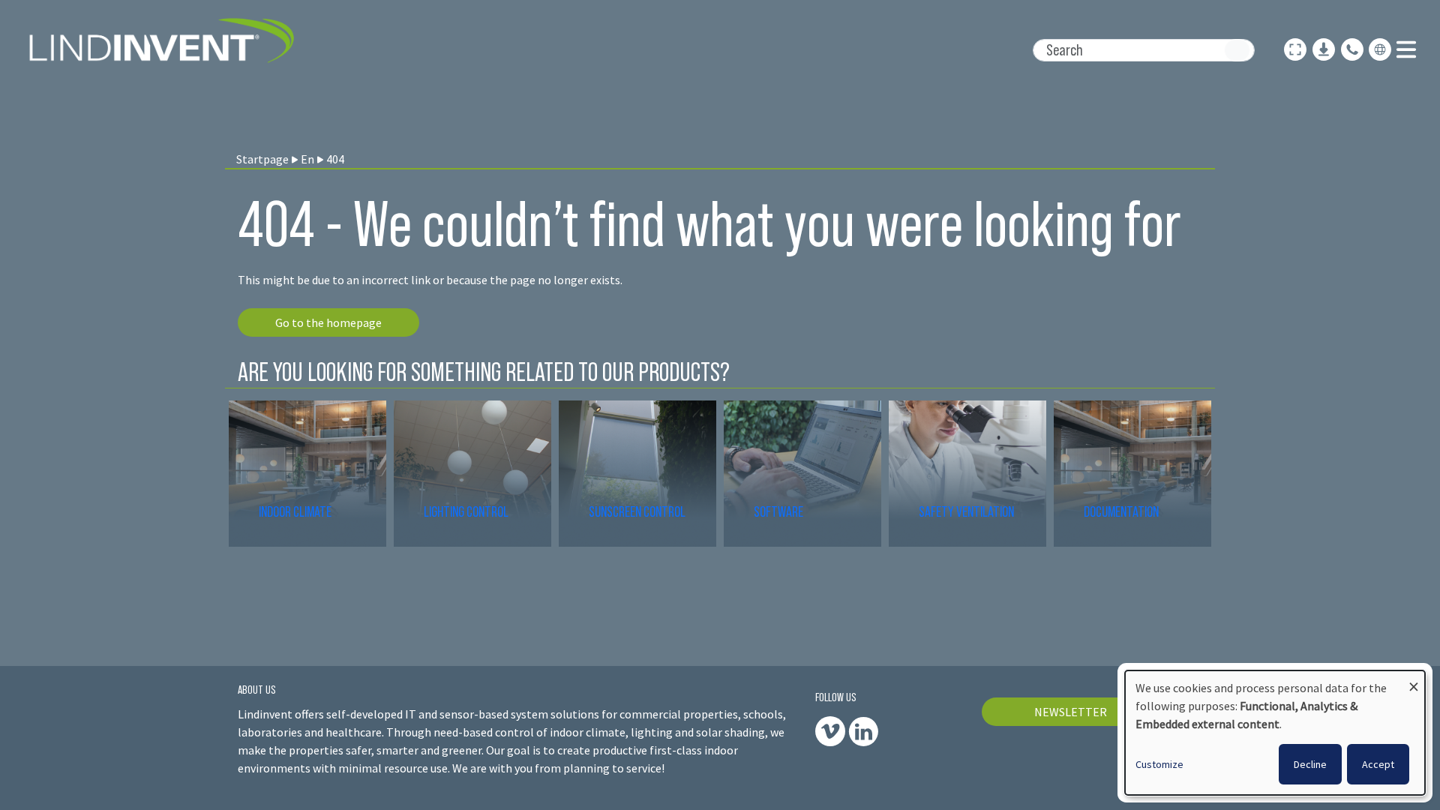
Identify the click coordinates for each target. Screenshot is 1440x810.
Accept (1378, 764)
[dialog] (1275, 732)
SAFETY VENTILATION (966, 511)
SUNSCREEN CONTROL (637, 511)
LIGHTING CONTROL (466, 511)
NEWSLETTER (1070, 711)
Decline (1310, 764)
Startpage (262, 159)
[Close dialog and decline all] (1413, 679)
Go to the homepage (328, 322)
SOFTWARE (778, 511)
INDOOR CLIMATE (296, 511)
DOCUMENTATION (1121, 511)
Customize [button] (1160, 764)
